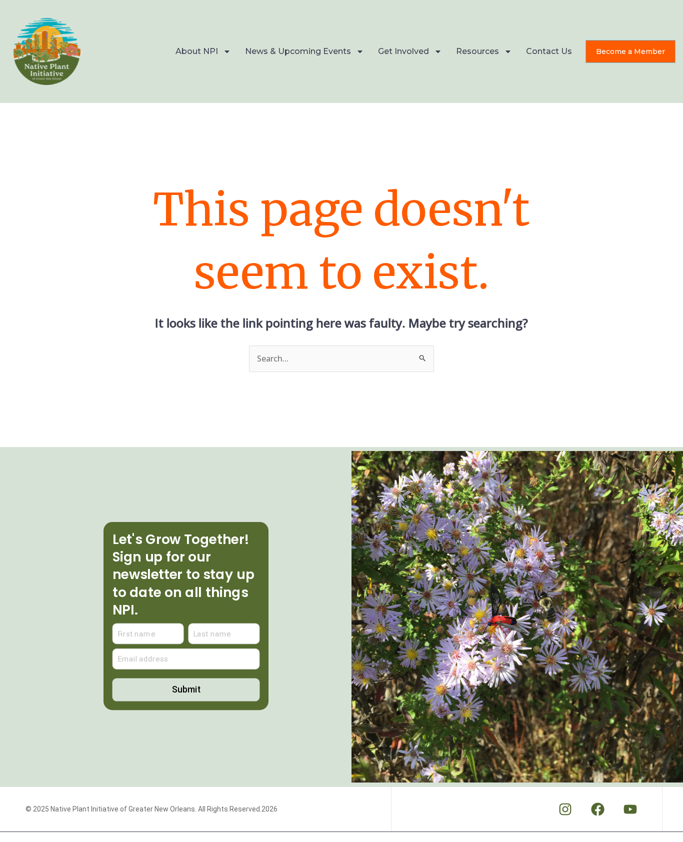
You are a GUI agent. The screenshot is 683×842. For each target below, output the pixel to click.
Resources (477, 51)
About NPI (197, 51)
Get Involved (403, 51)
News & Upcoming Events (298, 51)
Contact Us (549, 51)
